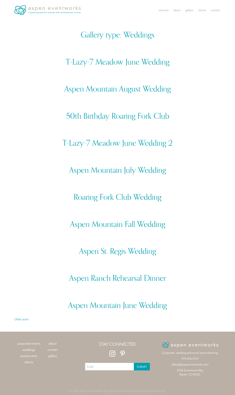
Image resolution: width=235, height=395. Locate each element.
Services (164, 10)
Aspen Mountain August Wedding (117, 89)
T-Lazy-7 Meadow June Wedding (117, 62)
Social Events (28, 356)
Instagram (112, 354)
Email (90, 367)
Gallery (189, 10)
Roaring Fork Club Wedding (117, 197)
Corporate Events (28, 343)
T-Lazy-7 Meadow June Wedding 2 (117, 143)
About (176, 10)
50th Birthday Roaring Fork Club (117, 116)
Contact (215, 10)
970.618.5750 (190, 358)
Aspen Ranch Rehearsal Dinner (117, 278)
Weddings (28, 349)
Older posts (21, 319)
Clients (202, 10)
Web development (138, 391)
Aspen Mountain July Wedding (117, 170)
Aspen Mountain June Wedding (117, 305)
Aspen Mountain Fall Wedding (117, 224)
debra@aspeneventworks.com (190, 364)
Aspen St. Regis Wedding (117, 251)
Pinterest (123, 354)
